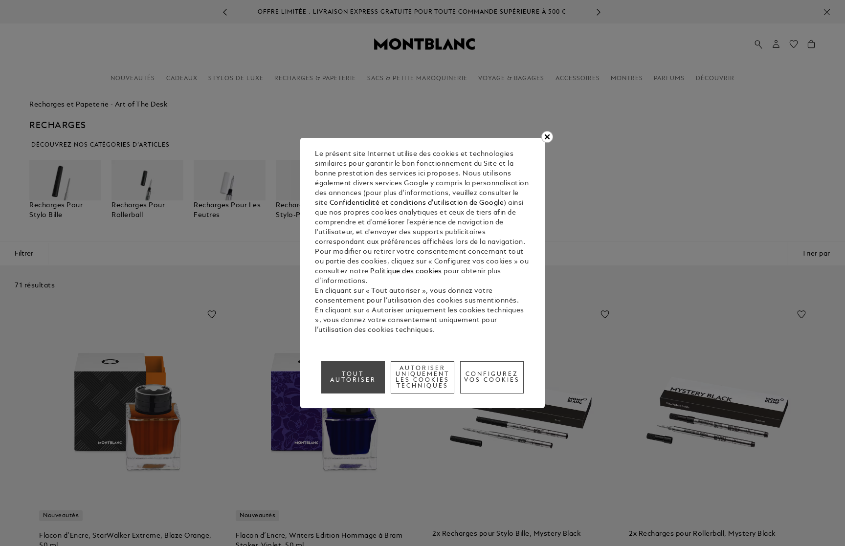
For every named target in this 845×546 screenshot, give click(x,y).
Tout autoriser (353, 377)
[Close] (547, 137)
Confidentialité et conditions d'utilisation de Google (417, 203)
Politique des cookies (406, 271)
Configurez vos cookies (492, 377)
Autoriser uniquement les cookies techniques (423, 377)
